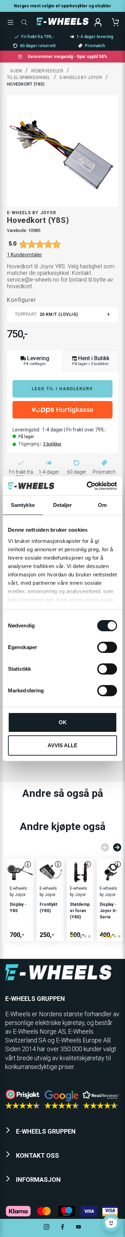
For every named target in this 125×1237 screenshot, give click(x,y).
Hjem (16, 70)
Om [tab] (102, 505)
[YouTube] (78, 1227)
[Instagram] (47, 1227)
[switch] (107, 647)
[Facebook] (62, 1227)
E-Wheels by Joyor (81, 77)
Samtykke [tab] (23, 505)
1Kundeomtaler (24, 254)
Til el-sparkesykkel (28, 77)
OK (63, 722)
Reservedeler (47, 70)
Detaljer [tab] (62, 505)
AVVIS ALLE (62, 745)
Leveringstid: (26, 429)
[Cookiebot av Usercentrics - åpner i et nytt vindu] (88, 485)
